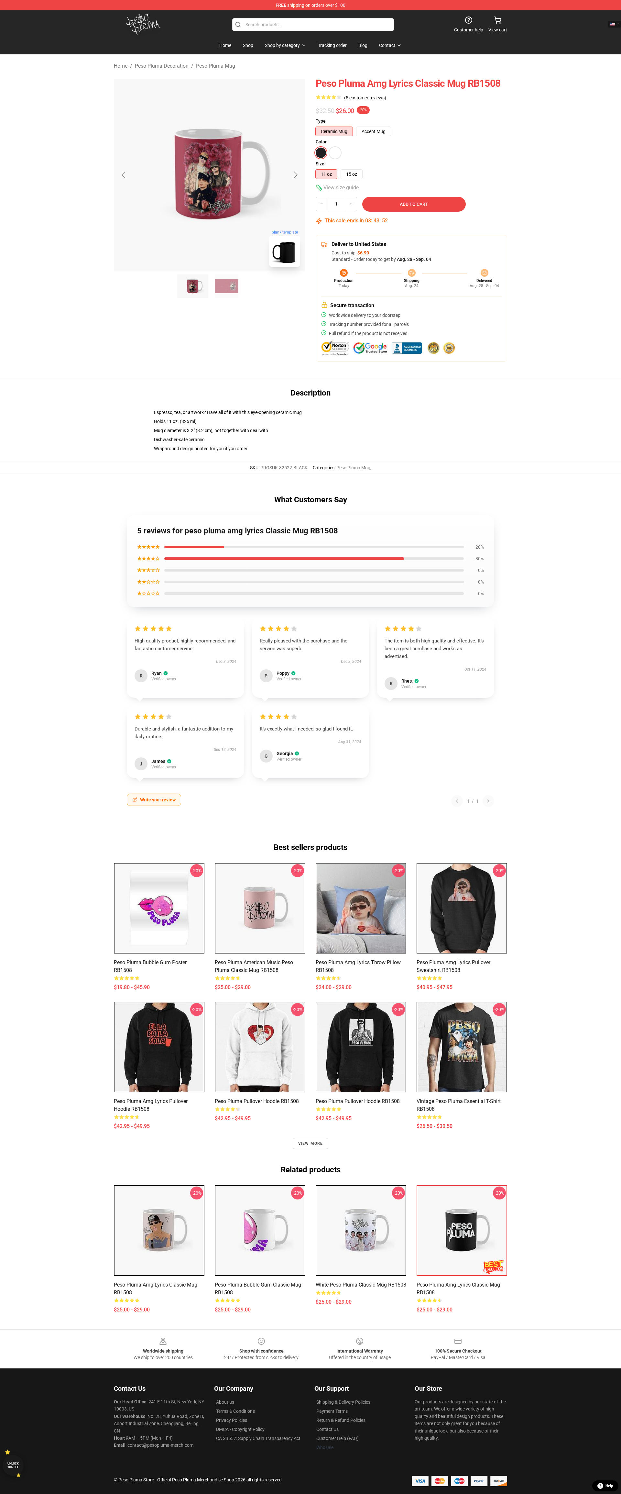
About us (225, 1402)
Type (321, 121)
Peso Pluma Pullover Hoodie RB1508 (257, 1101)
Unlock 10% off (13, 1465)
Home (120, 66)
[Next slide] (295, 175)
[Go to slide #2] (226, 286)
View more (310, 1143)
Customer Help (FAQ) (337, 1438)
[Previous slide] (124, 175)
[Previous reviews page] (457, 801)
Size (320, 163)
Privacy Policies (231, 1420)
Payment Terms (332, 1411)
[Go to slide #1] (192, 286)
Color (321, 141)
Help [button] (609, 1486)
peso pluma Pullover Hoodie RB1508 (358, 1101)
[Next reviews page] (488, 801)
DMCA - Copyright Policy (240, 1429)
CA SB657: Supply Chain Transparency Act (258, 1438)
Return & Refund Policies (340, 1420)
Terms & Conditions (235, 1411)
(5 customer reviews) (365, 97)
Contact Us (327, 1429)
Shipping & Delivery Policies (343, 1402)
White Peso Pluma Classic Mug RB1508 (361, 1285)
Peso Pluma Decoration (162, 66)
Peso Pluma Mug (215, 66)
